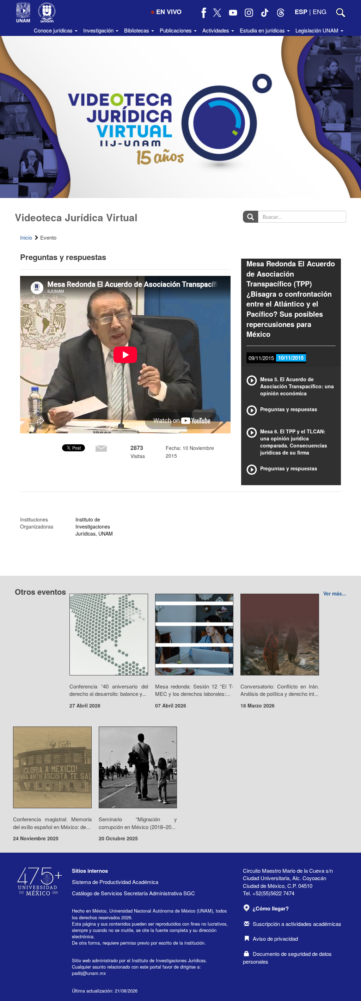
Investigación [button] (99, 30)
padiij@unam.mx (89, 973)
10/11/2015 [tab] (291, 358)
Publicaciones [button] (176, 30)
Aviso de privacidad (275, 938)
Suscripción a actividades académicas (297, 923)
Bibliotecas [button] (137, 30)
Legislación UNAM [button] (317, 30)
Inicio (26, 237)
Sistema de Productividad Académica (115, 881)
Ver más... (334, 593)
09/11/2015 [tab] (261, 358)
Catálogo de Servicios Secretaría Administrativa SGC (133, 893)
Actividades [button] (216, 30)
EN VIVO (169, 11)
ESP (301, 11)
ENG (319, 11)
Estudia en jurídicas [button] (263, 30)
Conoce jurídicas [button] (54, 30)
